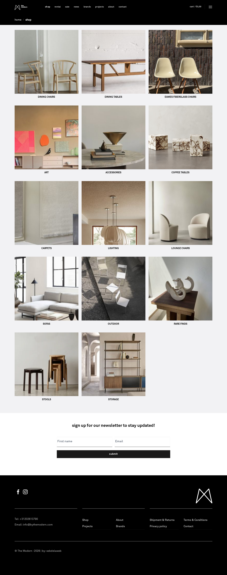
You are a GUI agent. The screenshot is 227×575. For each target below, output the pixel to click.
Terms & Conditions (195, 520)
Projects (99, 7)
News (76, 7)
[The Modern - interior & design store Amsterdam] (27, 7)
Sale (67, 7)
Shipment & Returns (162, 520)
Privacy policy (158, 526)
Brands (87, 7)
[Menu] (210, 7)
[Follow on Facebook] (18, 492)
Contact (123, 7)
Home (18, 19)
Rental (58, 7)
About (111, 7)
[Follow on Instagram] (25, 492)
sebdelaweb (53, 551)
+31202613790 (29, 519)
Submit (113, 454)
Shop (47, 7)
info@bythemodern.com (38, 524)
